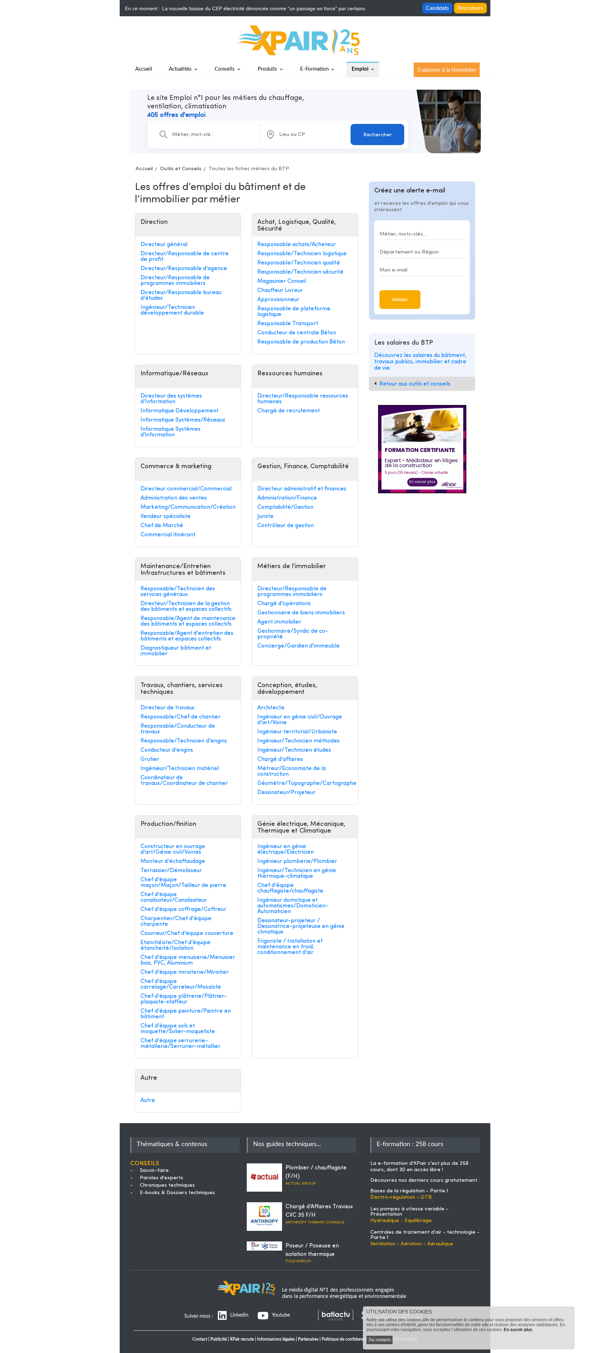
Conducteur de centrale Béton (296, 333)
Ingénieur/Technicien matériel (179, 768)
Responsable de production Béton (301, 342)
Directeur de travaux (167, 708)
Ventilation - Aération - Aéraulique (411, 1244)
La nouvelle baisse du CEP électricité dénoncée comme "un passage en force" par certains (263, 8)
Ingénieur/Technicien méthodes (298, 741)
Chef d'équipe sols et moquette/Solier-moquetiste (177, 1029)
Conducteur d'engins (166, 750)
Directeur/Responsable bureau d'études (180, 295)
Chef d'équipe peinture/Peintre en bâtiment (185, 1014)
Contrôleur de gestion (285, 526)
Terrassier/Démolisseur (171, 871)
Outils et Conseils (181, 169)
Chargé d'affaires (280, 759)
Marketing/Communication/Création (187, 507)
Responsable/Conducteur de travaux (177, 729)
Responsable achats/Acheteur (296, 245)
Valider (400, 300)
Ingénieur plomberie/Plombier (297, 861)
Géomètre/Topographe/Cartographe (305, 783)
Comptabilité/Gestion (285, 507)
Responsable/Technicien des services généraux (177, 591)
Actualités (180, 69)
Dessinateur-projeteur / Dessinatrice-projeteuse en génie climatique (301, 926)
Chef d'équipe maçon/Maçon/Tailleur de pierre (183, 882)
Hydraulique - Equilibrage (401, 1220)
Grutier (149, 759)
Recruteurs (470, 8)
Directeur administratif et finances (301, 489)
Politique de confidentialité (347, 1339)
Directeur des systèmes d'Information (171, 399)
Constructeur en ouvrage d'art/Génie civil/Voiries (172, 849)
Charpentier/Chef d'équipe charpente (175, 921)
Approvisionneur (278, 300)
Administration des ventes (173, 498)
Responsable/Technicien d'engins (183, 741)
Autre (147, 1100)
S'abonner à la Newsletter (446, 70)
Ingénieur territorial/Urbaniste (297, 732)
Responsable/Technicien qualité (298, 263)
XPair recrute (242, 1339)
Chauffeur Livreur (280, 290)
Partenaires (308, 1339)
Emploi (360, 69)
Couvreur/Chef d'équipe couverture (186, 933)
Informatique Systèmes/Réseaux (182, 420)
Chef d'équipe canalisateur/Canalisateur (173, 897)
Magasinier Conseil (281, 281)
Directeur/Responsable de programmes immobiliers (175, 280)
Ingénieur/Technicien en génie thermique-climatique (296, 873)
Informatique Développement (179, 411)
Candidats (437, 8)
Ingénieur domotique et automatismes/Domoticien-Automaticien (292, 906)
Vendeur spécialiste (165, 516)
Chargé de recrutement (288, 411)
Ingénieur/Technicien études (294, 750)
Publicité (218, 1339)
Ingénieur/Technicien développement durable (172, 310)
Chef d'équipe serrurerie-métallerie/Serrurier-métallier (180, 1043)
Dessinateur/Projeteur (286, 792)
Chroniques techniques (167, 1185)
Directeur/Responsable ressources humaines (302, 399)
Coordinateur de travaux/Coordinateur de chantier (184, 780)
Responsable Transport (287, 324)
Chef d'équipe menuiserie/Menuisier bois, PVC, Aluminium (187, 960)
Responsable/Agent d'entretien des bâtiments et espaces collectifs (186, 636)
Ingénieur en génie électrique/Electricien (285, 849)
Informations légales (276, 1339)
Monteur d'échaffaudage (172, 861)
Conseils (225, 69)
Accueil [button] (143, 69)
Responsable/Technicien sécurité (300, 272)
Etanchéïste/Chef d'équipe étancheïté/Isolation (175, 945)
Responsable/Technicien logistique (302, 254)
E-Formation (314, 69)
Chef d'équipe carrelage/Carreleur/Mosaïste (180, 984)
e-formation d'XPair (402, 1163)
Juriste (265, 516)
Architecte (271, 708)
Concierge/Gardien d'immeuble (298, 646)
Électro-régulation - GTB (401, 1197)
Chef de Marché (161, 526)
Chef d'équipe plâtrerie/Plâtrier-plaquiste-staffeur (183, 999)
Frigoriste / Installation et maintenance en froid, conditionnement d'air (290, 946)
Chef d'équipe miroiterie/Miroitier (184, 972)
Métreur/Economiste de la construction (291, 771)
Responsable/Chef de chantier (180, 717)
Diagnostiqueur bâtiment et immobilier (175, 651)
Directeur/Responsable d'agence (183, 269)
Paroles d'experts (161, 1178)
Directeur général (163, 245)
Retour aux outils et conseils (414, 384)
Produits (267, 69)
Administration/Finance (287, 498)
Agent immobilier (279, 622)
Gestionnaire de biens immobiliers (301, 613)
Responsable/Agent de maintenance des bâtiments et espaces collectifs (187, 621)
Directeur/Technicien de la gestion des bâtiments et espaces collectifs (186, 606)
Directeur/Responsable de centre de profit (184, 256)
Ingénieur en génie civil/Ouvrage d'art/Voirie (299, 720)
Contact (199, 1339)
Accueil (144, 169)
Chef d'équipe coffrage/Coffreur (183, 909)
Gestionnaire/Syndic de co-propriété (292, 634)
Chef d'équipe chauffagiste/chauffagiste (290, 888)
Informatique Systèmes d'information (170, 432)
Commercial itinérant (167, 535)
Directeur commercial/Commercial (186, 489)
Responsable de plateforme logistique (293, 311)
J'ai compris (379, 1339)
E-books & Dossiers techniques (177, 1193)
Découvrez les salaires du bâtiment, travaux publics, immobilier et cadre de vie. (420, 362)
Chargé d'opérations (284, 604)
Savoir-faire (154, 1170)
